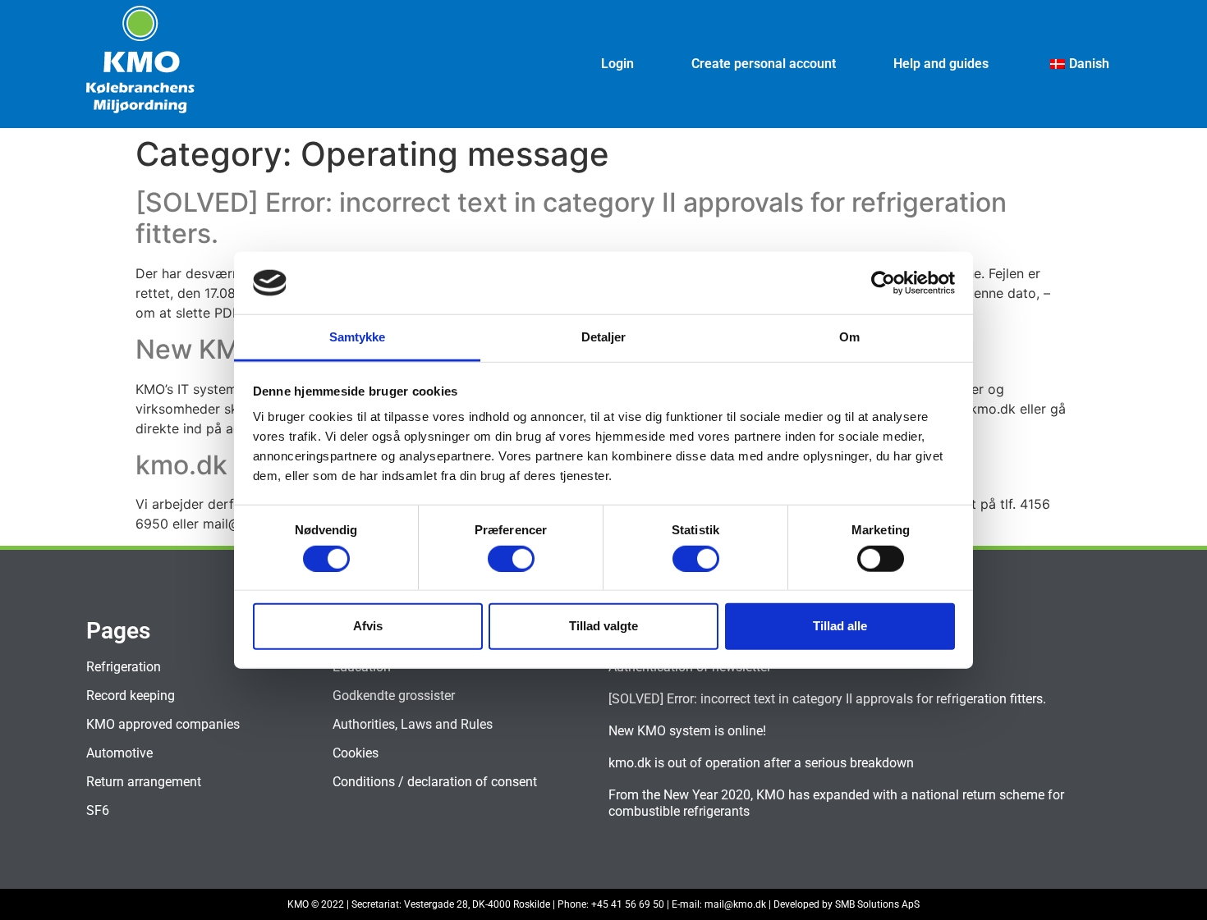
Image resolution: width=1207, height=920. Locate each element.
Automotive (119, 753)
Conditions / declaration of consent (435, 782)
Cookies (356, 753)
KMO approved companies (163, 724)
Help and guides (941, 63)
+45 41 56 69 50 (627, 904)
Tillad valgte (603, 626)
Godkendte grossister (394, 695)
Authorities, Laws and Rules (413, 724)
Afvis (368, 626)
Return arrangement (143, 782)
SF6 (97, 810)
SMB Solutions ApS (877, 904)
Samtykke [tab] (357, 337)
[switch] (511, 558)
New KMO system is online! (687, 731)
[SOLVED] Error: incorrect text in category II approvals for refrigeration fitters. (571, 217)
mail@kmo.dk (735, 904)
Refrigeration (123, 667)
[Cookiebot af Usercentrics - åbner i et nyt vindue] (883, 283)
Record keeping (130, 695)
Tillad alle (840, 626)
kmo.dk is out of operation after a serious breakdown (761, 763)
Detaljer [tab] (603, 337)
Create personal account (763, 63)
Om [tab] (849, 337)
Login (617, 63)
